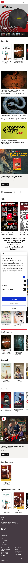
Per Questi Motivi (18, 409)
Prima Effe (17, 552)
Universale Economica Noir (9, 140)
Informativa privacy (5, 538)
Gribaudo (3, 557)
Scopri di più (5, 184)
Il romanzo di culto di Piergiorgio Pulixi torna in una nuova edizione (12, 90)
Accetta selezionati (14, 303)
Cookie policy (4, 540)
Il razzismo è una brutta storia (20, 556)
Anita (18, 380)
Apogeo (16, 549)
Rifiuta (14, 308)
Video (6, 199)
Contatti (3, 537)
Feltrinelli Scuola (4, 560)
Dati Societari (4, 535)
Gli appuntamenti (10, 192)
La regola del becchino (18, 353)
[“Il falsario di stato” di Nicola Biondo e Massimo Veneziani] (14, 161)
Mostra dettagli (20, 295)
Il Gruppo (4, 544)
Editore (3, 532)
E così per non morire (6, 483)
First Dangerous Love (6, 325)
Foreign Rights (4, 542)
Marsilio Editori (18, 551)
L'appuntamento (19, 61)
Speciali (6, 69)
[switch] (24, 281)
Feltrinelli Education (19, 548)
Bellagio (6, 380)
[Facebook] (2, 529)
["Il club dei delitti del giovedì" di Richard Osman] (14, 429)
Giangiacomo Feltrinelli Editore (6, 550)
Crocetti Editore (4, 558)
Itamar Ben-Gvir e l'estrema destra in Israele (13, 115)
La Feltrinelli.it (4, 552)
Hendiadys (18, 324)
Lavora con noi (18, 558)
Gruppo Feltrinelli (5, 548)
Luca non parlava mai (6, 62)
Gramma (3, 555)
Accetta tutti (14, 299)
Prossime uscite (9, 462)
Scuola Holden (18, 554)
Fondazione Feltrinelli (6, 554)
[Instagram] (4, 529)
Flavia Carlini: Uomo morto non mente (8, 233)
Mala (6, 409)
